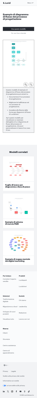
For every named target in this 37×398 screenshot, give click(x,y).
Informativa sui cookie (11, 381)
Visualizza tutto (8, 319)
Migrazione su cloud (10, 306)
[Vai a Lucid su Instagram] (12, 391)
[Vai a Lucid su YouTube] (20, 391)
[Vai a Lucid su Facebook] (16, 391)
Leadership (23, 306)
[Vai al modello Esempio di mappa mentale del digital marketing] (18, 248)
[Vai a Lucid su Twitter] (8, 391)
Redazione (22, 313)
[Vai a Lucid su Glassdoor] (25, 391)
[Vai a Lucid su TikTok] (29, 391)
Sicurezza (6, 339)
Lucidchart (23, 286)
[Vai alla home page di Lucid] (9, 3)
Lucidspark (23, 280)
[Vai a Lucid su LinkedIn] (4, 391)
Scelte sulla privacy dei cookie (13, 376)
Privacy (5, 371)
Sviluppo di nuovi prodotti (9, 313)
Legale (13, 371)
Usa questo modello (18, 29)
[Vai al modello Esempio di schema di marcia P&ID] (18, 210)
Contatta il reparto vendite (9, 280)
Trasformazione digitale (8, 300)
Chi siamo (22, 300)
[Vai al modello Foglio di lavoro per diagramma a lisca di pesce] (18, 173)
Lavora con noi (24, 319)
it (6, 365)
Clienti (5, 333)
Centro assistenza (9, 345)
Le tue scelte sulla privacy (15, 385)
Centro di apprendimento (8, 352)
